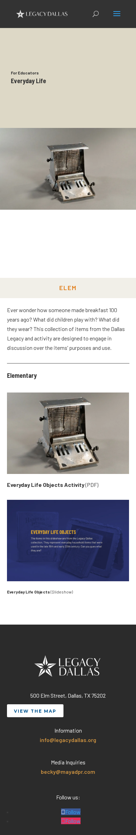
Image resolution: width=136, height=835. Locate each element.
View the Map (35, 711)
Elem (67, 287)
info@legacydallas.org (68, 739)
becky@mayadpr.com (68, 771)
